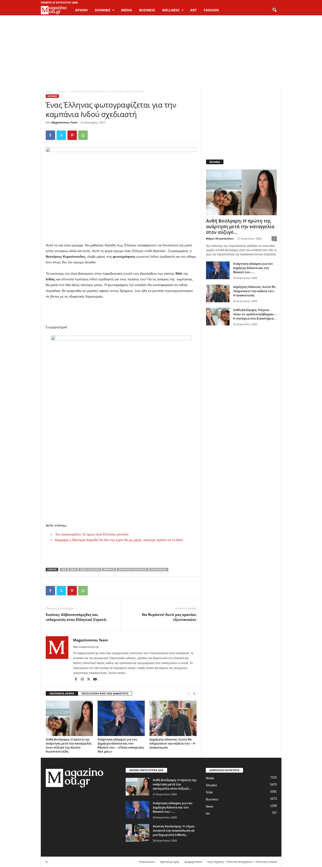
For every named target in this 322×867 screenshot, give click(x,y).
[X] (61, 135)
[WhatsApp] (83, 135)
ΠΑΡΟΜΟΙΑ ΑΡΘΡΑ (62, 693)
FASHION (211, 10)
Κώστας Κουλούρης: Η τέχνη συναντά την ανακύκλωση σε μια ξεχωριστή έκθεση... (174, 830)
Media (210, 778)
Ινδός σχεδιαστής (90, 569)
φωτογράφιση (159, 569)
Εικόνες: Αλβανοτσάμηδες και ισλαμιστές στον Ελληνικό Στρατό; (76, 617)
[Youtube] (95, 679)
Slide (209, 792)
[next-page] (194, 693)
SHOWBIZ (102, 10)
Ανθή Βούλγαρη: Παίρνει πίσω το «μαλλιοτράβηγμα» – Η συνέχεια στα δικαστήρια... (254, 314)
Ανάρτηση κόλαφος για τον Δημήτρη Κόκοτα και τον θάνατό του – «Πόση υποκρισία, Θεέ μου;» (121, 745)
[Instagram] (82, 679)
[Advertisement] (161, 51)
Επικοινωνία (147, 861)
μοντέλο (109, 569)
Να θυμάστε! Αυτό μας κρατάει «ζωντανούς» (169, 617)
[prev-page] (188, 693)
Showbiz (62, 91)
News (209, 806)
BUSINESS (147, 10)
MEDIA (126, 10)
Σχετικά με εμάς (169, 861)
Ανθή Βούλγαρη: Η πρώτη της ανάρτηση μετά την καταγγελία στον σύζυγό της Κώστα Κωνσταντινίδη (68, 745)
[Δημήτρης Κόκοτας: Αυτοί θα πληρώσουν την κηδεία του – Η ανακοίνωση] (173, 718)
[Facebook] (50, 135)
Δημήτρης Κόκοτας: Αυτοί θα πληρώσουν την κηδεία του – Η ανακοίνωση (172, 743)
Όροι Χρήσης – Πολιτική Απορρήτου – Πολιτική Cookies (242, 861)
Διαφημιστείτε (193, 861)
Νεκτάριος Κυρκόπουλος (132, 569)
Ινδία (73, 569)
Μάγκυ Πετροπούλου (220, 238)
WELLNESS (170, 10)
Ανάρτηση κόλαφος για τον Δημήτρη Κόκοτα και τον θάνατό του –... (253, 267)
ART (193, 10)
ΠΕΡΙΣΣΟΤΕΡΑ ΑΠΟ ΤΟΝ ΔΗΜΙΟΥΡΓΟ (104, 693)
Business (212, 799)
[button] (274, 10)
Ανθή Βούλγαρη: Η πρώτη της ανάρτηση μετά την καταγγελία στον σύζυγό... (240, 226)
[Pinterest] (72, 135)
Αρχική (81, 10)
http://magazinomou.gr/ (86, 646)
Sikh (63, 569)
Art (208, 813)
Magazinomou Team (64, 122)
